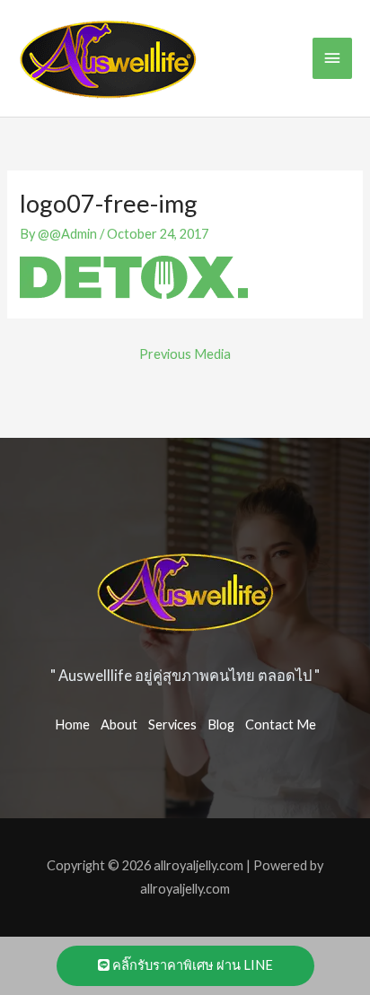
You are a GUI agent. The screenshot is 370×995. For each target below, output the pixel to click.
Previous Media (185, 354)
